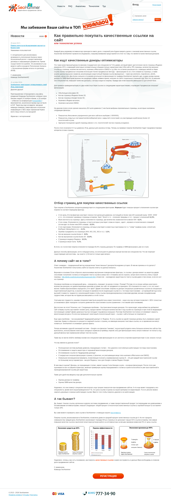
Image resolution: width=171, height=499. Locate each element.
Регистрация (156, 5)
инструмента (116, 413)
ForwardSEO (37, 101)
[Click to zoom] (108, 165)
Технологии (94, 6)
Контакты (34, 495)
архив (41, 36)
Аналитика (80, 6)
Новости (61, 6)
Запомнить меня (140, 16)
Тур (104, 6)
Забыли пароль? (138, 19)
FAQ (70, 6)
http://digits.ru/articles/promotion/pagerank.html (79, 277)
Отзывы (26, 495)
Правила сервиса (15, 495)
